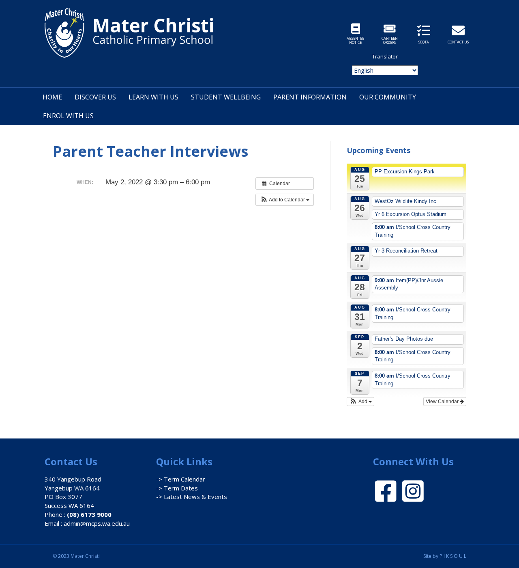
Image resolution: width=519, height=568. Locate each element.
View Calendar (443, 401)
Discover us (95, 97)
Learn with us (153, 97)
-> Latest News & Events (191, 496)
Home (52, 97)
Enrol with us (68, 115)
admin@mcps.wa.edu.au (97, 523)
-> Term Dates (177, 488)
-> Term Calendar (180, 479)
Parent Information (310, 97)
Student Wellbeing (226, 97)
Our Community (387, 97)
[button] (284, 199)
